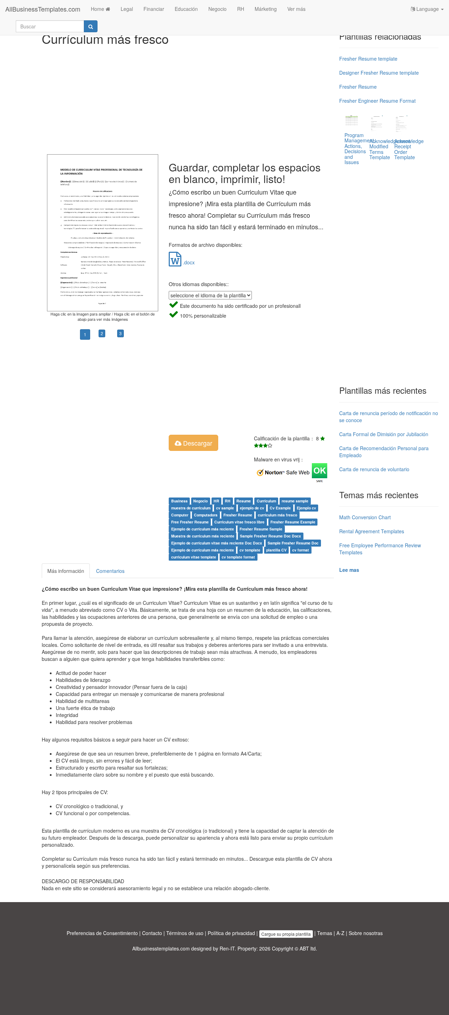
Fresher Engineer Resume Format (377, 100)
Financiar (153, 8)
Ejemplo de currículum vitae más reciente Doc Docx (216, 543)
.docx (188, 262)
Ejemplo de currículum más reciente (202, 529)
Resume (243, 500)
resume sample (295, 500)
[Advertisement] (188, 98)
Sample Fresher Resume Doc (293, 543)
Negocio (217, 8)
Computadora (205, 514)
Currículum (266, 500)
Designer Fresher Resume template (379, 72)
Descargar (196, 442)
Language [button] (427, 8)
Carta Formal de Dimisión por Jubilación (383, 434)
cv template (250, 550)
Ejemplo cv (306, 507)
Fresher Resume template (368, 58)
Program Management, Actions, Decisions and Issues (359, 148)
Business (179, 500)
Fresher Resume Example (292, 522)
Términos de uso (184, 932)
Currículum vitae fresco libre (239, 522)
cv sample (225, 507)
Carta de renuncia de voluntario (374, 469)
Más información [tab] (65, 570)
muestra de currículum (190, 507)
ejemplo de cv (252, 507)
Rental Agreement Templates (371, 531)
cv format (300, 550)
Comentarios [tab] (110, 570)
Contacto (152, 932)
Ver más (296, 8)
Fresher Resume (237, 514)
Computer (179, 514)
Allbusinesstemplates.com (161, 948)
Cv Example (280, 507)
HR (216, 500)
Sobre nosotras (366, 932)
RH (240, 8)
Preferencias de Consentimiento (102, 932)
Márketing (266, 8)
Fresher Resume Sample (261, 529)
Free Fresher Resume (190, 522)
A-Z (340, 932)
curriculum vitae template (193, 557)
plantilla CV (276, 550)
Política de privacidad (231, 932)
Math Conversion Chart (365, 517)
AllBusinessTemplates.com (42, 8)
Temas (324, 932)
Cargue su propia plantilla (286, 934)
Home (98, 8)
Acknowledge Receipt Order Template (409, 149)
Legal (127, 8)
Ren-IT (227, 948)
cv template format (238, 557)
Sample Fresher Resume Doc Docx (270, 536)
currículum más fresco (277, 514)
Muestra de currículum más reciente (202, 536)
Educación (186, 8)
